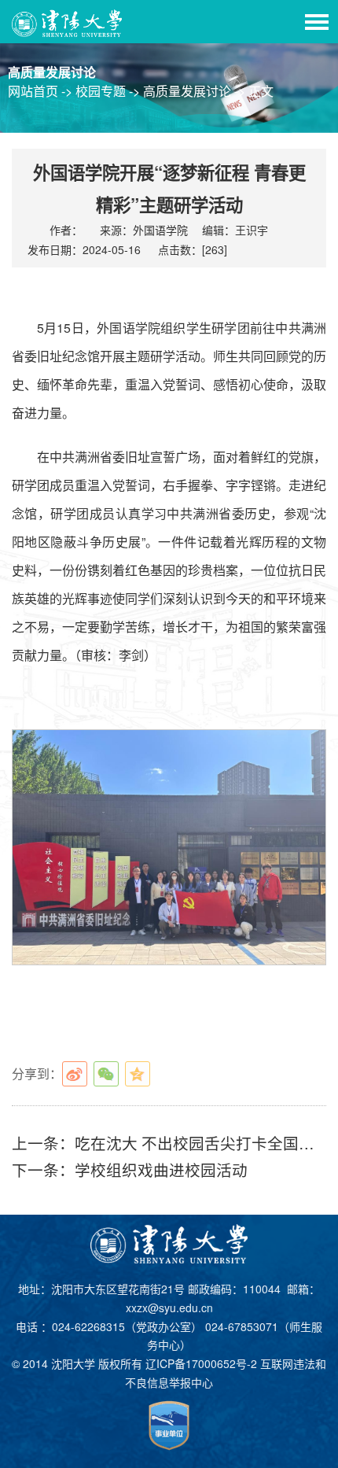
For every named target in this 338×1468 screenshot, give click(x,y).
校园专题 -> (109, 91)
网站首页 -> (41, 91)
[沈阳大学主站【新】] (67, 21)
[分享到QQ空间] (137, 1073)
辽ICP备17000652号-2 (201, 1363)
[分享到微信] (106, 1073)
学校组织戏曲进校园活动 (161, 1169)
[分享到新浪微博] (74, 1073)
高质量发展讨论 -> (195, 91)
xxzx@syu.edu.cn (169, 1307)
